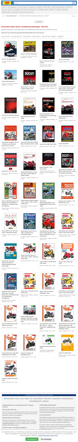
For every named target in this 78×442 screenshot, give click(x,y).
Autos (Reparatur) (11, 7)
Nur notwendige (46, 439)
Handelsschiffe (6, 12)
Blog (22, 398)
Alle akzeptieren (32, 439)
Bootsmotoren (29, 12)
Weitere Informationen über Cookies (48, 435)
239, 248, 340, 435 (16, 36)
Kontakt (27, 398)
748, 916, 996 (45, 36)
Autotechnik (39, 7)
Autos (3, 7)
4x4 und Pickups (22, 7)
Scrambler (60, 36)
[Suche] (74, 3)
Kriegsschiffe (15, 12)
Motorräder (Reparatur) (58, 7)
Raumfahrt (65, 9)
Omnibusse (24, 9)
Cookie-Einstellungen (67, 398)
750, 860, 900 (26, 36)
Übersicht (39, 21)
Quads (4, 9)
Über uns (17, 398)
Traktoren (9, 9)
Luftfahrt (58, 9)
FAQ (31, 398)
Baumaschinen (33, 9)
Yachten (22, 12)
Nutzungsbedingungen (35, 401)
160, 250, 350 (5, 36)
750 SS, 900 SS (36, 36)
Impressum (46, 401)
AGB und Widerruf (38, 398)
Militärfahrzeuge (42, 9)
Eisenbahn (51, 9)
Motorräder (47, 7)
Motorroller (69, 7)
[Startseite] (3, 16)
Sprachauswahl (10, 398)
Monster (53, 36)
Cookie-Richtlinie (56, 398)
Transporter (31, 7)
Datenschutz (47, 398)
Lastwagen (17, 9)
